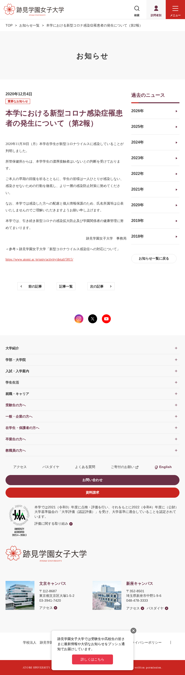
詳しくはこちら (92, 659)
